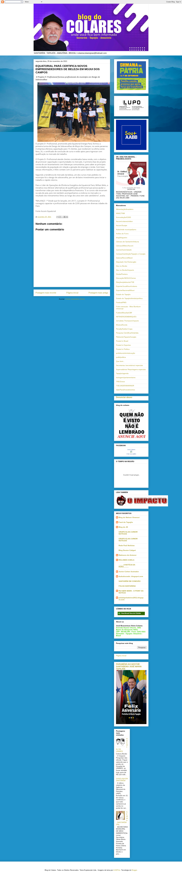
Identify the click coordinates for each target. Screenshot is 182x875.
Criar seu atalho (131, 454)
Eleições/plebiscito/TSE (125, 282)
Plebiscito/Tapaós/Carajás (126, 337)
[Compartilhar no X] (62, 217)
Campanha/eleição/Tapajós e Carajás (130, 254)
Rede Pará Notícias (127, 545)
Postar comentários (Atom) (75, 299)
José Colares (131, 449)
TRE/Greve (120, 382)
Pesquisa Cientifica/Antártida (127, 333)
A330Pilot (116, 870)
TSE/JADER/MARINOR (125, 386)
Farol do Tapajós (126, 522)
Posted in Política (123, 349)
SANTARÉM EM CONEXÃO (130, 581)
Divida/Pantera (122, 274)
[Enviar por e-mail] (57, 217)
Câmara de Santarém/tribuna (127, 242)
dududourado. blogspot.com (131, 576)
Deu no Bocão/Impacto (125, 270)
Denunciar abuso (124, 397)
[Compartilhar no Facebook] (64, 217)
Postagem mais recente (46, 293)
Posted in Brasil (122, 341)
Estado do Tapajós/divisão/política (129, 298)
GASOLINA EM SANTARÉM (122, 780)
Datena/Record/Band (124, 258)
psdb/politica (121, 357)
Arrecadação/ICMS (123, 217)
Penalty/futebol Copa (124, 329)
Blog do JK (123, 527)
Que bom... (120, 361)
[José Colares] (131, 452)
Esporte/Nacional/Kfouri (125, 290)
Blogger (134, 870)
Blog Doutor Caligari (127, 550)
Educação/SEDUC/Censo (126, 278)
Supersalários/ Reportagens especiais (131, 369)
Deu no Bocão (121, 266)
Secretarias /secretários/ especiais (129, 365)
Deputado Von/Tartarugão (126, 262)
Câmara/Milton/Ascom (124, 246)
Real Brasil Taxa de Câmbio (131, 613)
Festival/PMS (121, 302)
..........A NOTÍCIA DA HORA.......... (127, 566)
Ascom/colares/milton (124, 221)
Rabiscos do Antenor (127, 555)
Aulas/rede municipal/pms (126, 230)
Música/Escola (121, 325)
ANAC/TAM (120, 213)
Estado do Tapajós (123, 294)
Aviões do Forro (122, 234)
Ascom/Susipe (121, 225)
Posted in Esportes (123, 345)
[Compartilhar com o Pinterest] (67, 217)
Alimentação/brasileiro (124, 209)
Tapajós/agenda (122, 373)
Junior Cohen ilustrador (129, 572)
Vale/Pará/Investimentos (125, 390)
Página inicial (72, 293)
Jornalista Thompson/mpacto (127, 321)
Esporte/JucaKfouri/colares (126, 286)
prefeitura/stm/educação (125, 353)
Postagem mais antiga (98, 293)
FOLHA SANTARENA (127, 586)
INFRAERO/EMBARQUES (126, 317)
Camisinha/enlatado (124, 250)
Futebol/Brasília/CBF (124, 313)
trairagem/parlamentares (125, 377)
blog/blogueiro (121, 238)
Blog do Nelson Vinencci (129, 517)
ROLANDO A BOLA (126, 560)
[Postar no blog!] (60, 217)
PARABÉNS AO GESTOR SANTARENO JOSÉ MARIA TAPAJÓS (129, 666)
